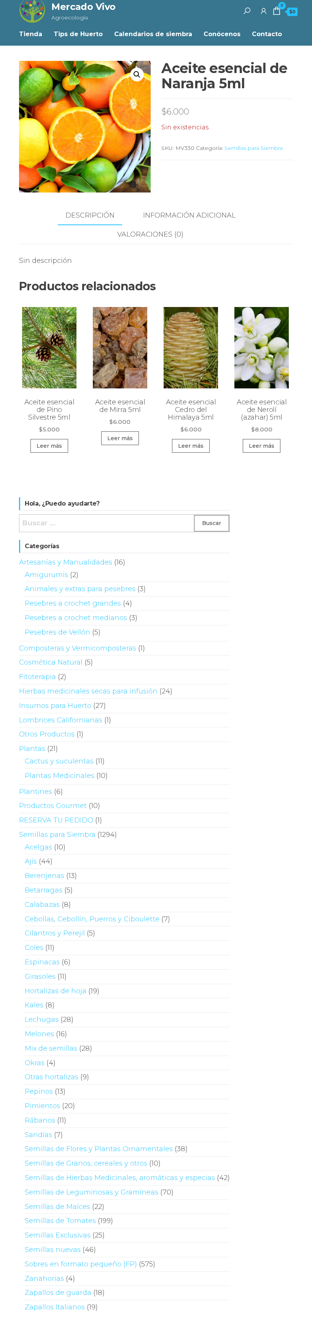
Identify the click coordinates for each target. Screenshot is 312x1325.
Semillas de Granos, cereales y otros (86, 1163)
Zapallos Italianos (55, 1307)
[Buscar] (247, 11)
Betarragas (43, 890)
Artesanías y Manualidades (65, 562)
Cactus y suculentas (59, 761)
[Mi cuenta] (263, 11)
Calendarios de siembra (153, 34)
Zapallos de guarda (58, 1292)
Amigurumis (46, 575)
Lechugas (42, 1019)
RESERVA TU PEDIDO (56, 820)
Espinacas (42, 962)
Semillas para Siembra (253, 148)
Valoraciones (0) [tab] (150, 234)
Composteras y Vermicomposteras (77, 648)
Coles (34, 947)
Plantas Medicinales (59, 775)
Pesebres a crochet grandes (73, 603)
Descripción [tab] (90, 215)
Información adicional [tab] (189, 215)
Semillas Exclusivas (58, 1235)
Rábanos (40, 1120)
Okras (35, 1063)
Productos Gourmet (53, 806)
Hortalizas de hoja (55, 991)
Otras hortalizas (51, 1077)
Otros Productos (47, 734)
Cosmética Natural (51, 662)
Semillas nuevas (53, 1249)
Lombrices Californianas (60, 720)
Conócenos (222, 34)
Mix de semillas (51, 1048)
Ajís (31, 861)
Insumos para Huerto (55, 705)
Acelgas (38, 847)
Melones (39, 1034)
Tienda (30, 34)
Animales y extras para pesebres (80, 589)
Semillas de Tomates (60, 1221)
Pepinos (39, 1091)
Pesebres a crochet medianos (76, 618)
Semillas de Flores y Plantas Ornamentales (99, 1149)
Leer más (49, 445)
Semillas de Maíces (57, 1207)
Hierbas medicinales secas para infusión (88, 691)
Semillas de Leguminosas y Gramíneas (91, 1192)
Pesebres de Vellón (57, 632)
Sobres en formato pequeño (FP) (81, 1264)
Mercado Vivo (83, 6)
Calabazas (42, 904)
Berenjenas (44, 876)
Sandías (38, 1135)
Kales (34, 1005)
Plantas (32, 748)
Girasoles (40, 976)
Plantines (35, 791)
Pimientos (42, 1106)
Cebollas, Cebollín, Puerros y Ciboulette (92, 919)
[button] (137, 74)
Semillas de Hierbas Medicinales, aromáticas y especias (120, 1178)
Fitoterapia (37, 677)
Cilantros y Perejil (55, 933)
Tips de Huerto (78, 34)
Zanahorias (44, 1278)
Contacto (267, 34)
